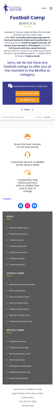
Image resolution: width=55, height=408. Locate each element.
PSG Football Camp (17, 291)
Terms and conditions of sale (27, 389)
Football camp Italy (17, 258)
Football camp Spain (17, 246)
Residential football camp (19, 372)
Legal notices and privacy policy (28, 393)
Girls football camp (17, 360)
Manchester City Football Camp (22, 284)
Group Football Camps (18, 378)
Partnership (28, 405)
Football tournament (17, 341)
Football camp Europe (18, 234)
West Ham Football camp (19, 315)
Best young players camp (19, 354)
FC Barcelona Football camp (21, 321)
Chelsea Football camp (19, 309)
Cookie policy (27, 397)
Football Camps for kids (19, 347)
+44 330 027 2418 (27, 401)
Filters (28, 109)
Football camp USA (17, 265)
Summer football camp (18, 228)
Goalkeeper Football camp (20, 366)
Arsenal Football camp (18, 303)
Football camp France (18, 252)
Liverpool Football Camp (19, 297)
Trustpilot (7, 199)
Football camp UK (16, 240)
